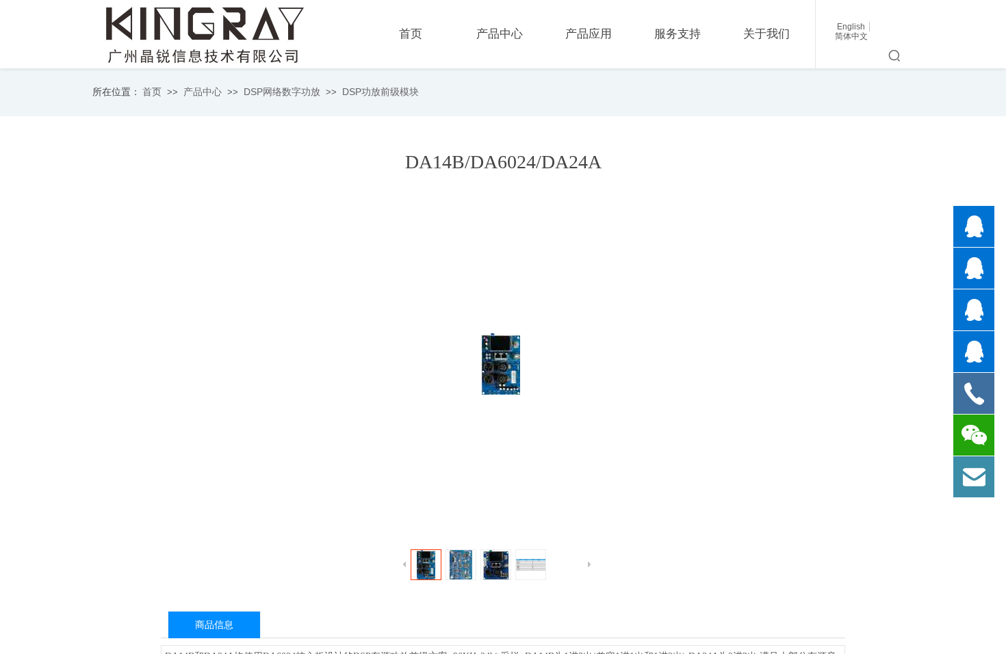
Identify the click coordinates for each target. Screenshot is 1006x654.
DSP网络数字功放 (282, 91)
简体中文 (851, 36)
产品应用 (588, 33)
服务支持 (677, 33)
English (851, 26)
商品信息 (214, 625)
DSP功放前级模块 (380, 91)
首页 (152, 91)
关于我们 (766, 33)
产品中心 (202, 91)
